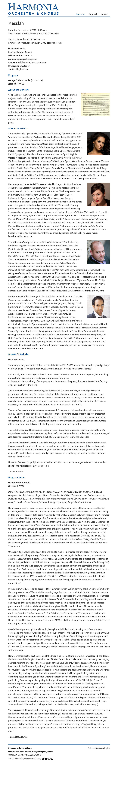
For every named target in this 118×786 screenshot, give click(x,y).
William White (15, 55)
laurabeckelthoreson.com (20, 236)
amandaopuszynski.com (65, 178)
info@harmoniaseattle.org (30, 758)
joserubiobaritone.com (32, 348)
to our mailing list (99, 748)
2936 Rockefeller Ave (51, 42)
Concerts (80, 13)
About (104, 13)
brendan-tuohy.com (94, 290)
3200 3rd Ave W (50, 33)
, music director (19, 751)
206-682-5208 (13, 758)
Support (93, 13)
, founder (42, 751)
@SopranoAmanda (88, 178)
